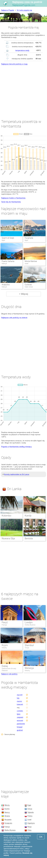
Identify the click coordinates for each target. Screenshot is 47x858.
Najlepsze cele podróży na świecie (14, 317)
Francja (4, 625)
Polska (29, 816)
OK (41, 837)
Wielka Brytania (30, 625)
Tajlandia (30, 812)
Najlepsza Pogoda (7, 10)
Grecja (29, 809)
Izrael (29, 819)
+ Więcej (23, 294)
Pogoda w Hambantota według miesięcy (16, 447)
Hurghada (29, 238)
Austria (6, 809)
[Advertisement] (23, 90)
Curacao (28, 284)
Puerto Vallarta (8, 261)
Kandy (28, 515)
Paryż (5, 622)
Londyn (29, 622)
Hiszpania (7, 819)
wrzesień (20, 720)
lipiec (18, 714)
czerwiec (20, 711)
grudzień (20, 730)
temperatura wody (22, 50)
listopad (19, 727)
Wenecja (29, 668)
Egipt (29, 805)
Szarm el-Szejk (8, 238)
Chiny (29, 830)
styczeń (19, 695)
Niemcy (7, 812)
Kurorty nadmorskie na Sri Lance (16, 474)
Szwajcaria (8, 823)
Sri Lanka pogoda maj (24, 10)
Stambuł (29, 645)
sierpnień (20, 717)
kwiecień (20, 704)
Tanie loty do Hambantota (11, 202)
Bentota (29, 538)
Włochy (4, 648)
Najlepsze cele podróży (9, 674)
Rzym (5, 645)
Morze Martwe (31, 261)
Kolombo (6, 515)
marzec (19, 701)
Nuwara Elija (8, 538)
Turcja (27, 648)
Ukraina (7, 816)
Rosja (29, 827)
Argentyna (31, 823)
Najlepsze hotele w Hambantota (13, 198)
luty (18, 698)
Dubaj (5, 666)
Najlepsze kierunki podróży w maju (14, 64)
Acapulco (6, 284)
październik (21, 724)
